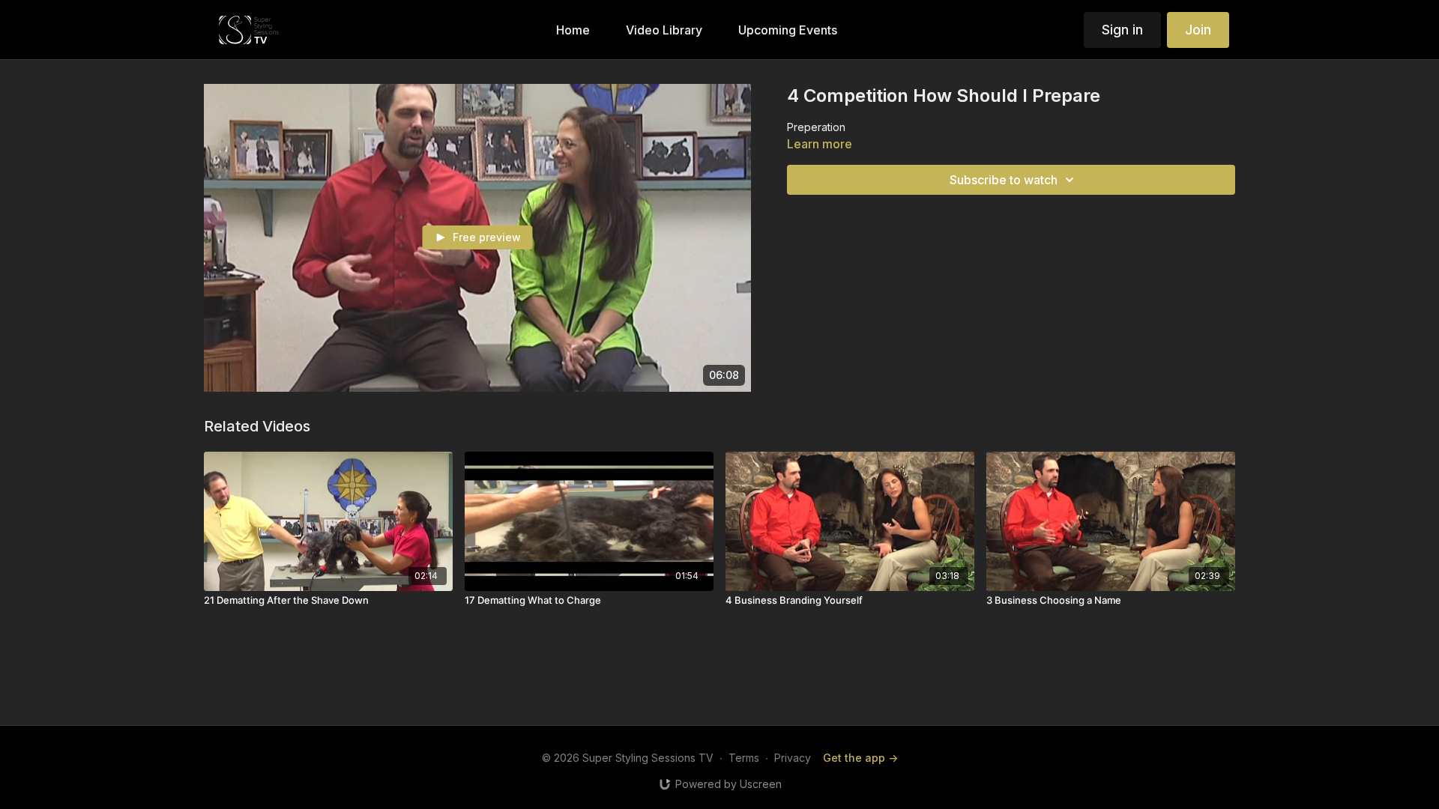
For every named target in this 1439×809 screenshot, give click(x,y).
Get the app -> (860, 757)
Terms (743, 757)
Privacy (792, 757)
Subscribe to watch (1004, 179)
